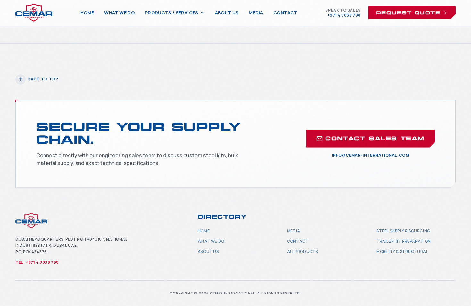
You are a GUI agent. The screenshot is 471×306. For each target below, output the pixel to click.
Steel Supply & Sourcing (403, 231)
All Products (302, 251)
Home (87, 13)
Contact (285, 13)
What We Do (119, 13)
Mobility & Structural (402, 251)
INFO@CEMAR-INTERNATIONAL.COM (370, 155)
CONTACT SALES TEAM (375, 138)
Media (256, 13)
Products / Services (171, 13)
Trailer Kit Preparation (403, 241)
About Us (227, 13)
